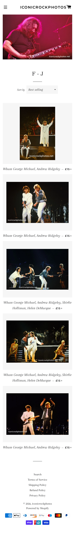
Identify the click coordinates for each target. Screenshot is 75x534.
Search (38, 474)
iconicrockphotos (37, 7)
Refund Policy (38, 490)
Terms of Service (37, 479)
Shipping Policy (37, 485)
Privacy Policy (37, 495)
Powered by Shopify (37, 508)
